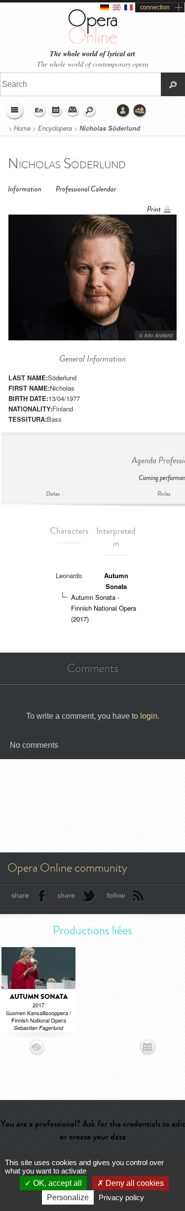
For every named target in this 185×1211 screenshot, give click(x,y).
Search (90, 111)
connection (155, 7)
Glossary (73, 111)
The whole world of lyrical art (92, 54)
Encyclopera (55, 128)
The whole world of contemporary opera (92, 64)
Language (39, 111)
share (20, 895)
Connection (123, 111)
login (148, 716)
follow (116, 895)
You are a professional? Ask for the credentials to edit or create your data (92, 1129)
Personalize (68, 1197)
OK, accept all (56, 1183)
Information (24, 189)
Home (22, 128)
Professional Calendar (86, 189)
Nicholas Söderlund (109, 128)
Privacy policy (121, 1197)
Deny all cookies (134, 1183)
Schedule (56, 111)
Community (140, 111)
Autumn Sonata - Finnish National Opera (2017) (103, 608)
